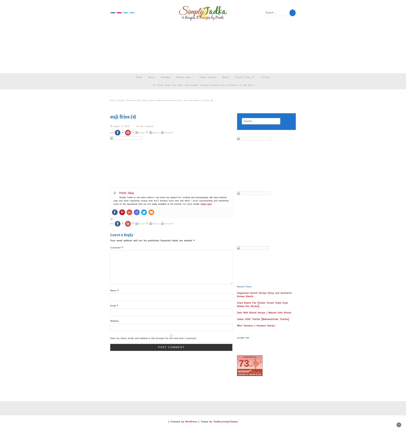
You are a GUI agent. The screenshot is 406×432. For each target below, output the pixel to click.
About (151, 77)
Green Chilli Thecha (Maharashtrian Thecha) (263, 319)
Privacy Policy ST (245, 77)
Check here (206, 204)
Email (114, 306)
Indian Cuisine (208, 77)
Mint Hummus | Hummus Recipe (256, 326)
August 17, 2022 (121, 126)
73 (244, 363)
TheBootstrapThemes (225, 422)
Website (114, 321)
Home (139, 77)
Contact (265, 77)
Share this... (112, 132)
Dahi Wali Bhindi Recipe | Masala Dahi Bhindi (264, 313)
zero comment (147, 126)
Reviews (165, 77)
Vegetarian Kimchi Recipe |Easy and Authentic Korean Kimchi (264, 294)
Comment (116, 248)
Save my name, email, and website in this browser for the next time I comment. (153, 338)
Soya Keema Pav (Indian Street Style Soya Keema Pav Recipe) (262, 304)
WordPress (191, 422)
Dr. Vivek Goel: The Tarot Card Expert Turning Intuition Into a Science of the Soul (203, 85)
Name (114, 290)
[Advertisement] (203, 49)
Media (225, 77)
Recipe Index (184, 77)
